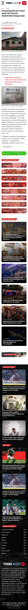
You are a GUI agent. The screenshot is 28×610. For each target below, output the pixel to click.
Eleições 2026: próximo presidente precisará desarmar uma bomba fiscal (13, 413)
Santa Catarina (10, 25)
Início (3, 8)
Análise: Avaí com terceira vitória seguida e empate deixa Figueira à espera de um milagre (13, 388)
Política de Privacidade (14, 608)
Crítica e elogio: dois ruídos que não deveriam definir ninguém (13, 438)
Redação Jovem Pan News (11, 22)
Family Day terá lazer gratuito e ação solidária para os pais (14, 322)
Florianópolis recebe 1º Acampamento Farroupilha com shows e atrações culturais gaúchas (14, 236)
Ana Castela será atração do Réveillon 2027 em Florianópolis (13, 342)
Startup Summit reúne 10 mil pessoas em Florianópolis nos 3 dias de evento (14, 279)
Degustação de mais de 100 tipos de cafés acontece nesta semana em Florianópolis (13, 258)
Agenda (7, 8)
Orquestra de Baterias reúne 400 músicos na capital (13, 301)
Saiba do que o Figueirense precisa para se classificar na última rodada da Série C (12, 518)
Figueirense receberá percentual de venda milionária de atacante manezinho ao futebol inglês (13, 467)
